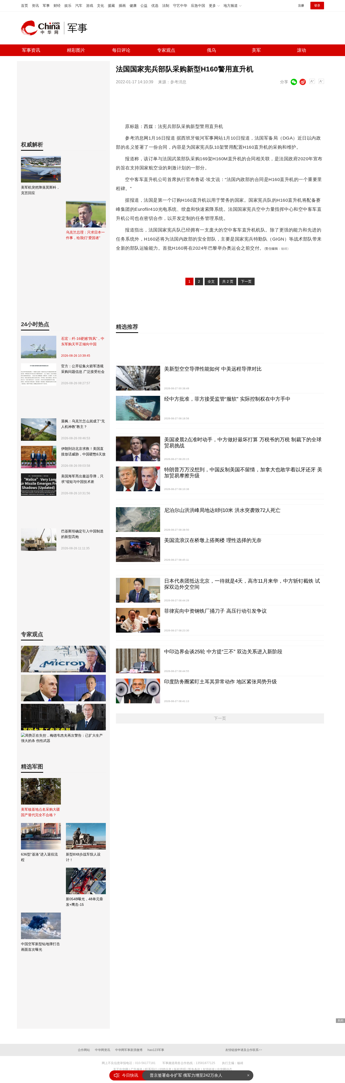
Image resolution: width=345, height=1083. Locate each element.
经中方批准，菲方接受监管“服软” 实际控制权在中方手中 (227, 399)
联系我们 (151, 1069)
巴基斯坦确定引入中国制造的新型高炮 (82, 534)
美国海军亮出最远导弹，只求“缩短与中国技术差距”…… (82, 479)
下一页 (246, 281)
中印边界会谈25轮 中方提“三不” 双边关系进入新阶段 (223, 651)
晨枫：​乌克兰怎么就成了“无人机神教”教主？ (83, 424)
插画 (122, 6)
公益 (143, 6)
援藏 (111, 6)
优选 (154, 6)
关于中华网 (120, 1069)
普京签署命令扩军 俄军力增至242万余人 (186, 1075)
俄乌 (211, 50)
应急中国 (198, 6)
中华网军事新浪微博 (128, 1050)
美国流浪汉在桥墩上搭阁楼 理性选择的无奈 (213, 540)
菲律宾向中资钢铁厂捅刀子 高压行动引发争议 (215, 611)
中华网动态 (224, 1069)
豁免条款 (194, 1069)
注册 (301, 5)
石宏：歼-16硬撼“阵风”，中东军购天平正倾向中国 (82, 341)
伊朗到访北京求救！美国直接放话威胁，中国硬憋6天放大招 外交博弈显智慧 (83, 452)
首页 (24, 6)
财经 (57, 6)
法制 (165, 6)
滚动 (301, 50)
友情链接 (209, 1069)
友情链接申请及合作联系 (243, 1050)
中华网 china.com (42, 28)
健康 (133, 6)
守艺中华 (180, 6)
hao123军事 (155, 1050)
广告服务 (137, 1069)
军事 (46, 6)
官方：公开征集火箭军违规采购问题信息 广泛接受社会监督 (83, 369)
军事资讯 (31, 50)
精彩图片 (76, 50)
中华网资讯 (102, 1050)
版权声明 (180, 1069)
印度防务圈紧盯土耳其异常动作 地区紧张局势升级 (220, 681)
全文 (211, 281)
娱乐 (67, 6)
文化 (100, 6)
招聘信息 (165, 1069)
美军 (256, 50)
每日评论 (121, 50)
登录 (317, 5)
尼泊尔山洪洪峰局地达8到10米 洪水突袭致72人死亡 (222, 510)
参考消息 (178, 82)
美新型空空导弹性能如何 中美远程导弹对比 (213, 369)
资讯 (35, 6)
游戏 (89, 6)
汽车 (78, 6)
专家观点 (166, 50)
